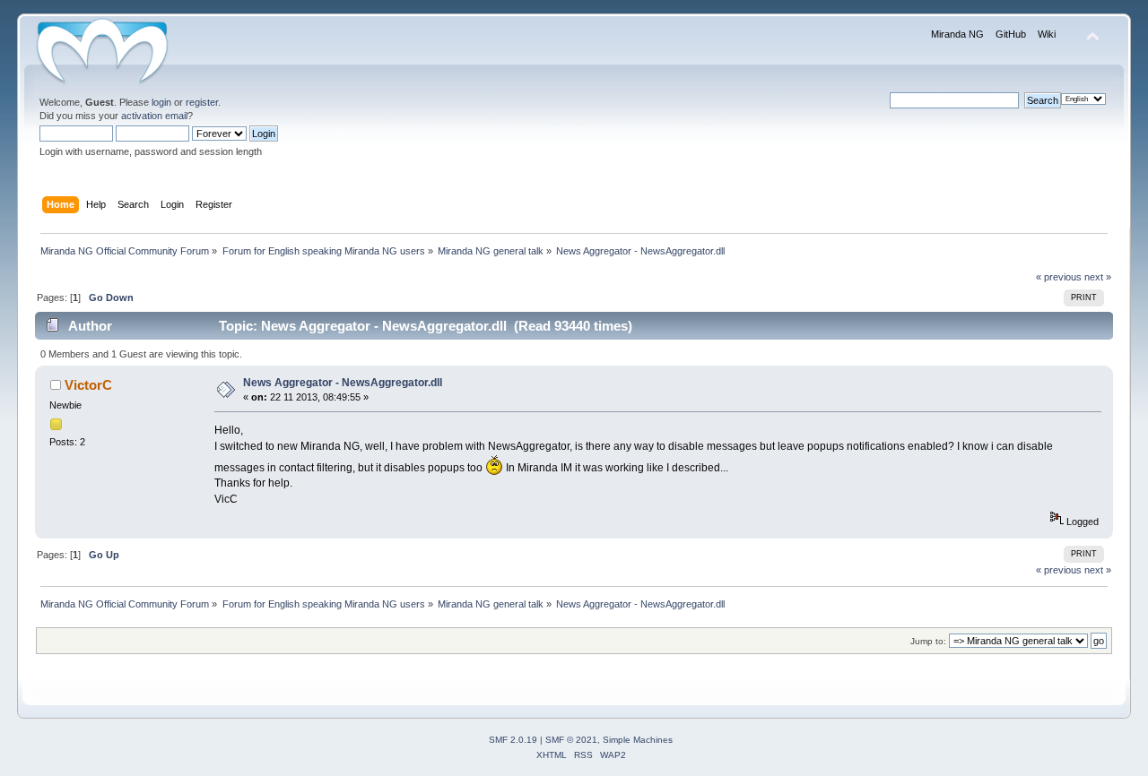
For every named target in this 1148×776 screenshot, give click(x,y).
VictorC (88, 384)
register (202, 102)
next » (1097, 277)
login (161, 102)
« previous (1059, 277)
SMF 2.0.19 (513, 740)
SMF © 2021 (571, 740)
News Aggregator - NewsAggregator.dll (342, 382)
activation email (154, 115)
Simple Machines (638, 740)
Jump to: (928, 641)
